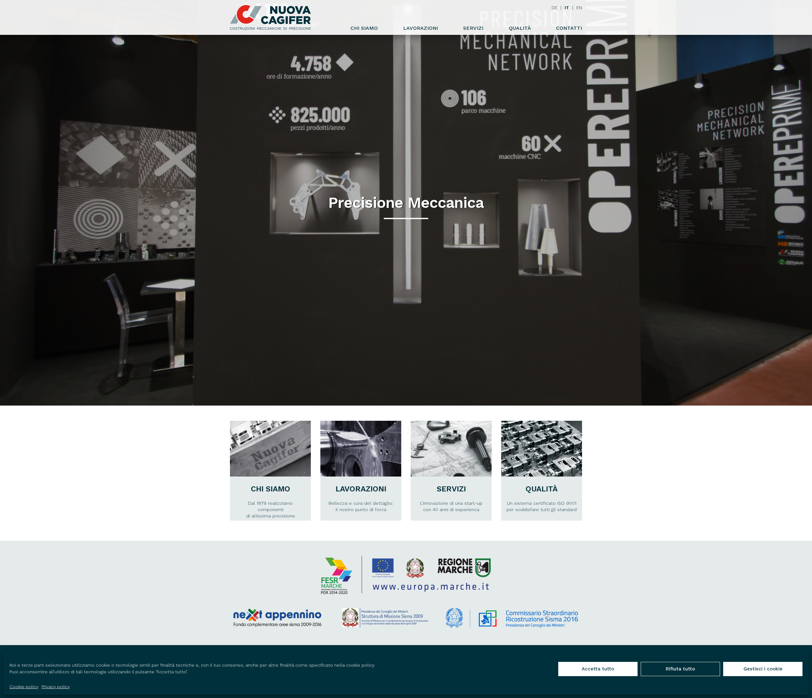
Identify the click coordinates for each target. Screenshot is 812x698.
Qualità (520, 28)
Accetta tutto (598, 669)
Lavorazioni (420, 28)
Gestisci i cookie (763, 669)
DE (554, 7)
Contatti (569, 28)
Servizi (473, 28)
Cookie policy (24, 686)
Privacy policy (56, 686)
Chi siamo (364, 28)
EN (579, 7)
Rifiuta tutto (680, 669)
